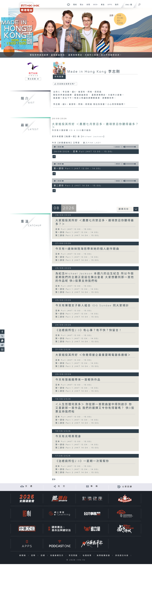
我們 (116, 6)
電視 (74, 6)
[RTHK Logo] (28, 6)
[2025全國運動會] (26, 498)
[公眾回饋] (119, 487)
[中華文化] (26, 528)
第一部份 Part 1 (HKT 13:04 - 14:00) (77, 232)
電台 (80, 6)
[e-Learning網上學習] (59, 513)
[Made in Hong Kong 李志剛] (54, 156)
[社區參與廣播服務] (124, 513)
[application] (94, 146)
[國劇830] (26, 513)
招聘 (34, 555)
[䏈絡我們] (87, 486)
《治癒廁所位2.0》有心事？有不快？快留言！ (88, 330)
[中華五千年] (92, 543)
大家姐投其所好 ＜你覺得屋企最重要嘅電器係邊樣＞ (93, 355)
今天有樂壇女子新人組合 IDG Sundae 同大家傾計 (92, 305)
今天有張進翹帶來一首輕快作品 (78, 379)
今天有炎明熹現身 (68, 436)
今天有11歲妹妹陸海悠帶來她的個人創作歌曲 (87, 248)
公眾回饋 (127, 487)
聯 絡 (94, 486)
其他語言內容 (122, 555)
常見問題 (74, 555)
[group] (124, 147)
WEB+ (95, 6)
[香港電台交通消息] (22, 486)
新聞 (87, 6)
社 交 (62, 486)
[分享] (55, 486)
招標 (43, 555)
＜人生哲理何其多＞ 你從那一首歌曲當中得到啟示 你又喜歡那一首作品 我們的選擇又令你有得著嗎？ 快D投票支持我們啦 (95, 408)
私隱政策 (88, 555)
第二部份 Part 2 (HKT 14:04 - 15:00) (77, 235)
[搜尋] (139, 4)
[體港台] (59, 498)
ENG (127, 5)
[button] (55, 147)
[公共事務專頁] (92, 513)
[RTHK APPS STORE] (26, 543)
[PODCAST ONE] (59, 543)
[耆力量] (92, 528)
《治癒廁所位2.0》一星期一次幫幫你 (82, 461)
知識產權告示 (57, 555)
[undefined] (68, 4)
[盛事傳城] (124, 528)
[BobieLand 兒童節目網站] (124, 498)
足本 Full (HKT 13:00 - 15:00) (73, 229)
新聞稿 (23, 555)
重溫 (101, 6)
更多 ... (54, 479)
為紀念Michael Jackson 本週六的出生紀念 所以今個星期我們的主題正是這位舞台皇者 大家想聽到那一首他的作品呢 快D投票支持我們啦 (94, 277)
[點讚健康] (92, 498)
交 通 (29, 486)
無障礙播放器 (104, 555)
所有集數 (59, 77)
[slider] (131, 147)
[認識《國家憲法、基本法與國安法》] (59, 528)
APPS (109, 6)
